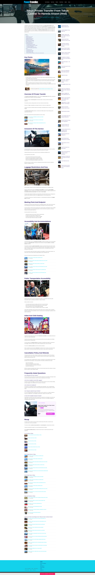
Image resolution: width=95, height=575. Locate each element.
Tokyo (53, 17)
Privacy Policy (42, 567)
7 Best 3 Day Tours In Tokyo (32, 440)
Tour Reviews (57, 17)
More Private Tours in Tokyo (30, 51)
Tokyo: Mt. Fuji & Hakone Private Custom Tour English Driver (37, 269)
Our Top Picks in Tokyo (29, 49)
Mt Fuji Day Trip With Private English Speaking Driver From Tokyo (37, 260)
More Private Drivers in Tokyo (30, 50)
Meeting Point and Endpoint (29, 39)
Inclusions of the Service (29, 37)
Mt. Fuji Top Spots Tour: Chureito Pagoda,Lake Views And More (37, 536)
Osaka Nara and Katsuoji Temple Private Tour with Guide (36, 524)
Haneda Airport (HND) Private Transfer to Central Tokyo (36, 263)
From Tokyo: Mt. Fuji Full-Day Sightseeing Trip (35, 503)
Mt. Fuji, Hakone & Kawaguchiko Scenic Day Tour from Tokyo (37, 533)
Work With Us (36, 568)
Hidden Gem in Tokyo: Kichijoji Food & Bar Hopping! (35, 527)
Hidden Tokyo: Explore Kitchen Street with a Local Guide (36, 530)
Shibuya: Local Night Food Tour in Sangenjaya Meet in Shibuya (37, 542)
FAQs (32, 568)
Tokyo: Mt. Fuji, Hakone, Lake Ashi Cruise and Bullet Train (36, 500)
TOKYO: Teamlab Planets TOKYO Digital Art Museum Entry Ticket (38, 497)
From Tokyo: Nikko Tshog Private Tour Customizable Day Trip (37, 521)
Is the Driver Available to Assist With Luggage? (32, 45)
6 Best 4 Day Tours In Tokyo (32, 443)
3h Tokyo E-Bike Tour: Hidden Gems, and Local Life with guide (37, 551)
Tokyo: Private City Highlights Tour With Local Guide (35, 116)
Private (41, 17)
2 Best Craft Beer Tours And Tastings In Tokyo (46, 88)
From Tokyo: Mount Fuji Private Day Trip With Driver (35, 119)
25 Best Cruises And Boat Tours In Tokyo (34, 446)
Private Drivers (45, 17)
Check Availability (49, 413)
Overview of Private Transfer (29, 36)
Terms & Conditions (28, 568)
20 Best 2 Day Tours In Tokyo (32, 437)
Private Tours (50, 17)
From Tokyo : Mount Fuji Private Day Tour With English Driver (37, 272)
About (41, 568)
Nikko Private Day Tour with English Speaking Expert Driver (36, 539)
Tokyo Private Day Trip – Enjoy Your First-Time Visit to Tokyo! (37, 491)
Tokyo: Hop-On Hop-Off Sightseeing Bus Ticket (35, 506)
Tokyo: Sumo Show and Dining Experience (34, 512)
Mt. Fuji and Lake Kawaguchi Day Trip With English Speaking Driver (38, 470)
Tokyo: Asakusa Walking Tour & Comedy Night (35, 548)
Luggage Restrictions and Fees (29, 38)
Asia (36, 17)
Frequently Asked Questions (29, 43)
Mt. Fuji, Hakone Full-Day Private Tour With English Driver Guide (37, 266)
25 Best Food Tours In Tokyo (32, 449)
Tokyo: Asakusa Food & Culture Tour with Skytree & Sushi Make (37, 545)
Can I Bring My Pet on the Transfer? (31, 44)
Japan (39, 17)
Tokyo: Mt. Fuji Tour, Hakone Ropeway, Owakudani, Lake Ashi (37, 509)
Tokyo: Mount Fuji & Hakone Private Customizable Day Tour (37, 122)
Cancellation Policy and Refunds (30, 42)
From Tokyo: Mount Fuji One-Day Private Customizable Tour (37, 518)
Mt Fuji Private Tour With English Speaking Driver (35, 257)
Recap (26, 48)
